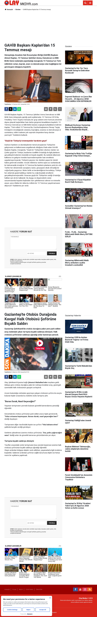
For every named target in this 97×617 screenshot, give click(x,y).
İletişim (21, 589)
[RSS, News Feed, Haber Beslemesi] (89, 589)
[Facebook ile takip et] (75, 589)
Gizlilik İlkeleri (29, 589)
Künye (14, 589)
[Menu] (90, 2)
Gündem (18, 9)
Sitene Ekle (39, 589)
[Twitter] (11, 109)
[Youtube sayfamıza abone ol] (80, 589)
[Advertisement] (48, 26)
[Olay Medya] (21, 3)
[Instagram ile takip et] (85, 589)
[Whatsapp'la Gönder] (19, 109)
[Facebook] (6, 109)
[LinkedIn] (15, 109)
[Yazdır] (46, 109)
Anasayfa (10, 9)
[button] (50, 109)
